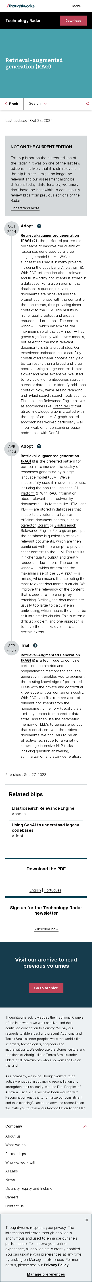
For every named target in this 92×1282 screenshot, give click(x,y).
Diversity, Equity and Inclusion (29, 1188)
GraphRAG (61, 406)
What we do (15, 1145)
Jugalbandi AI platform (61, 267)
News (10, 1180)
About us (13, 1136)
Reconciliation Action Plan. (66, 1108)
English (35, 890)
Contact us (14, 1206)
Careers (11, 1197)
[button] (39, 226)
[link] (73, 21)
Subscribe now (46, 929)
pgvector (28, 525)
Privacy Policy (56, 1265)
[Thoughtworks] (20, 6)
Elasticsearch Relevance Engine (47, 401)
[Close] (87, 1220)
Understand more (25, 208)
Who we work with (20, 1162)
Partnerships (15, 1154)
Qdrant (43, 525)
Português (52, 890)
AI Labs (11, 1171)
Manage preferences (46, 1274)
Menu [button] (76, 6)
